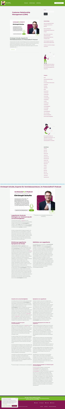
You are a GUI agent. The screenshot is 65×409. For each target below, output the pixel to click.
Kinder (45, 89)
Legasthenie (23, 220)
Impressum (46, 406)
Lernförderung (46, 99)
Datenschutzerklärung (52, 406)
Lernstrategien (46, 107)
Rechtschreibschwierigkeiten (48, 116)
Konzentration (46, 91)
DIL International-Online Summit (49, 82)
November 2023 (46, 158)
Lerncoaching (46, 96)
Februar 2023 (46, 173)
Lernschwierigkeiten (47, 106)
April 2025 (45, 150)
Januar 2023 (46, 175)
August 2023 (46, 163)
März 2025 (45, 151)
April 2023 (45, 170)
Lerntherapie (46, 109)
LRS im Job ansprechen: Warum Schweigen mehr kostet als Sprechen (49, 25)
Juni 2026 (45, 148)
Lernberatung (46, 92)
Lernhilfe (45, 101)
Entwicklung (46, 84)
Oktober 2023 (46, 160)
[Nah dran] (17, 398)
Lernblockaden (46, 94)
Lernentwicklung (46, 97)
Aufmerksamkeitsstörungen (48, 79)
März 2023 (45, 172)
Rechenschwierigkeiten (47, 114)
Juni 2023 (45, 167)
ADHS (45, 77)
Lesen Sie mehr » (13, 49)
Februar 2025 (46, 153)
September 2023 (46, 161)
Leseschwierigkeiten (47, 111)
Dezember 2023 (46, 156)
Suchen (45, 9)
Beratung (45, 80)
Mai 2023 (45, 168)
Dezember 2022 (46, 177)
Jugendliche (46, 87)
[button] (59, 3)
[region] (10, 402)
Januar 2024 (46, 155)
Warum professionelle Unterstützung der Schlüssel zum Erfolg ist (49, 30)
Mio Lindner (8, 2)
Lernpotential (46, 104)
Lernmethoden (46, 102)
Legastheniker (28, 313)
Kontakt (41, 406)
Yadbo (26, 406)
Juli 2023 (45, 165)
